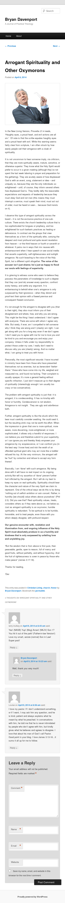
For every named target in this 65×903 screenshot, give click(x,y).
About (19, 35)
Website (15, 862)
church (46, 587)
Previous (10, 45)
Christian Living (34, 587)
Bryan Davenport (21, 19)
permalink (40, 590)
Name (16, 829)
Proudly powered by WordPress (33, 896)
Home (8, 35)
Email (16, 845)
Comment (16, 788)
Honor (54, 587)
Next (56, 45)
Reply (13, 647)
